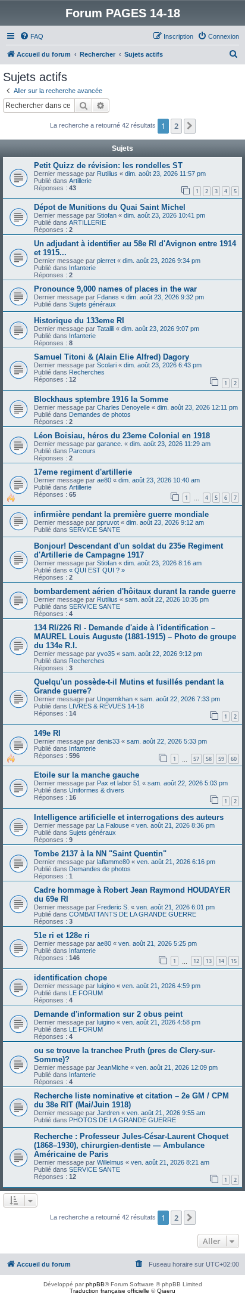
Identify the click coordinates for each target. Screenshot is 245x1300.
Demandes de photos (100, 414)
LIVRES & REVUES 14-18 (106, 706)
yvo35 (106, 653)
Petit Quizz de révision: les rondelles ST (108, 165)
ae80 (104, 480)
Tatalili (105, 328)
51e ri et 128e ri (62, 935)
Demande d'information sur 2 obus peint (108, 1014)
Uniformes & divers (96, 790)
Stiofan (107, 215)
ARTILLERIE (87, 222)
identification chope (70, 977)
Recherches (87, 372)
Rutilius (107, 173)
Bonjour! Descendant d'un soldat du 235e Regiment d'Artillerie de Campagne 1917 (128, 550)
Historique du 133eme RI (79, 320)
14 (221, 961)
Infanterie (82, 267)
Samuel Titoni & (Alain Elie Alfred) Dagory (111, 356)
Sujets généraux (92, 304)
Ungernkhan (115, 698)
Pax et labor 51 (118, 783)
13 (209, 961)
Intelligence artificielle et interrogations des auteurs (129, 817)
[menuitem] (31, 36)
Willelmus (110, 1162)
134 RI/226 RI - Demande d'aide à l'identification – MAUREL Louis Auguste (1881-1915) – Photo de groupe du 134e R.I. (135, 636)
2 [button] (176, 125)
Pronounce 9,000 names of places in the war (115, 288)
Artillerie (80, 180)
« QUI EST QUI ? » (97, 570)
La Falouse (113, 825)
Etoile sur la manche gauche (86, 774)
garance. (109, 443)
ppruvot (108, 522)
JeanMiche (112, 1067)
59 (221, 759)
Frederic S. (113, 907)
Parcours (82, 450)
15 (234, 961)
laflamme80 (113, 861)
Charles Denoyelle (123, 407)
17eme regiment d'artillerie (83, 472)
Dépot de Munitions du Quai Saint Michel (110, 207)
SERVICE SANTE (94, 529)
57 (196, 759)
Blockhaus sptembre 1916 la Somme (101, 399)
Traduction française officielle (109, 1290)
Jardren (108, 1112)
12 (196, 961)
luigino (106, 985)
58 (209, 759)
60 (234, 759)
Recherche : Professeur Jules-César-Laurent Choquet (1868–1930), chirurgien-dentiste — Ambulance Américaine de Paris (131, 1145)
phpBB (95, 1284)
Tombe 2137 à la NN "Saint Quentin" (100, 853)
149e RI (47, 733)
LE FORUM (86, 992)
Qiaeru (166, 1290)
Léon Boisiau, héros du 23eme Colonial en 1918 (122, 435)
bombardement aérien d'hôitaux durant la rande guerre (134, 591)
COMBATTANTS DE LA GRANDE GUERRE (132, 914)
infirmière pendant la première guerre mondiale (121, 514)
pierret (106, 260)
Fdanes (108, 297)
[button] (190, 126)
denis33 (108, 741)
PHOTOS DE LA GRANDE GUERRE (122, 1119)
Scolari (107, 365)
